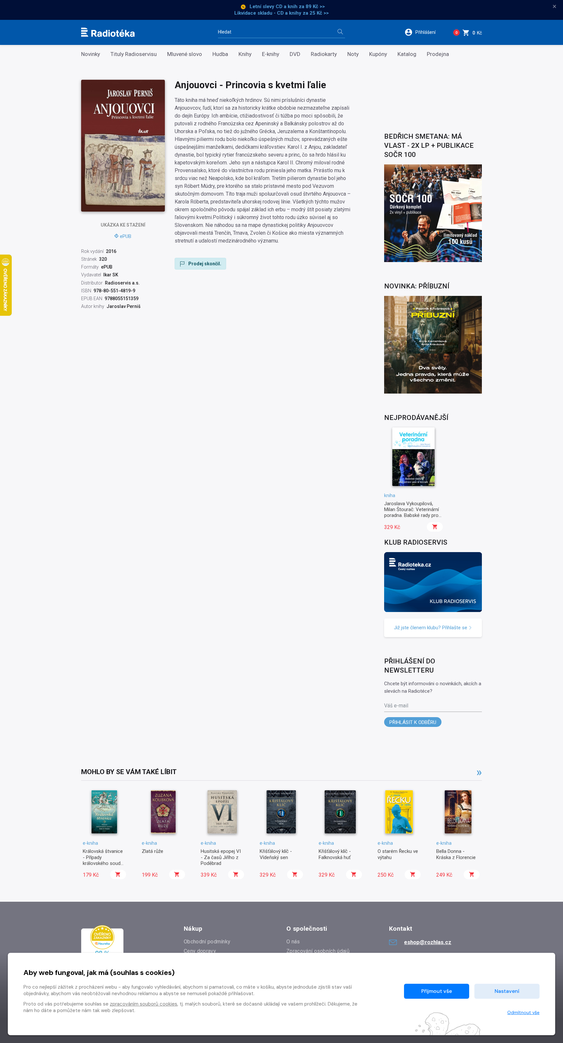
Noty (353, 54)
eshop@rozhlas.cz (427, 942)
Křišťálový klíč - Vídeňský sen (276, 854)
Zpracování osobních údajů (318, 951)
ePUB (125, 236)
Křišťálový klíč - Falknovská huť (335, 854)
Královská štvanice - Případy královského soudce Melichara (104, 860)
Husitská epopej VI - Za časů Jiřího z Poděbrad (221, 857)
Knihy (245, 54)
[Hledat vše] (340, 32)
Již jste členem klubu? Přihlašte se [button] (431, 628)
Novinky (90, 54)
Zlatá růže (152, 851)
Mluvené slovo (184, 54)
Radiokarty (324, 54)
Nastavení (507, 991)
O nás (293, 942)
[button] (424, 32)
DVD (295, 54)
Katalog (406, 54)
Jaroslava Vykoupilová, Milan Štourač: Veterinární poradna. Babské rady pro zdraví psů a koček (411, 512)
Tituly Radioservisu (133, 54)
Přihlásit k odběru (412, 722)
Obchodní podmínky (207, 942)
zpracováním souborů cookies (143, 1004)
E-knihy (270, 54)
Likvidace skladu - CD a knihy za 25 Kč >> (281, 13)
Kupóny (378, 54)
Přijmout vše (436, 991)
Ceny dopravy (200, 951)
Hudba (220, 54)
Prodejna (438, 54)
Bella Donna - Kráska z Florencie (456, 854)
